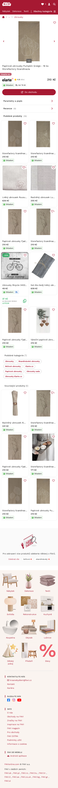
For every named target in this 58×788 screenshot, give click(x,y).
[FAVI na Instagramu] (13, 700)
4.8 (18, 79)
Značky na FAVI (14, 720)
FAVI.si (8, 781)
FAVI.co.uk (26, 777)
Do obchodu (31, 92)
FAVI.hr (42, 773)
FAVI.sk (8, 773)
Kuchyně (48, 614)
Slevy (47, 661)
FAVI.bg (36, 777)
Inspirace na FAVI (15, 724)
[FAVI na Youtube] (19, 700)
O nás (10, 713)
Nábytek (6, 11)
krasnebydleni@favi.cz (21, 680)
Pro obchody (13, 732)
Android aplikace (18, 756)
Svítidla (10, 614)
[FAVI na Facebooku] (8, 700)
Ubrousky (18, 17)
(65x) (22, 80)
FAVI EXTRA (12, 736)
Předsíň (29, 661)
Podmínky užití (14, 740)
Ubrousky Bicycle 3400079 (15, 285)
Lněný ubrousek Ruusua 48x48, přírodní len (24, 197)
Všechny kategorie (42, 11)
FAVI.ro (25, 773)
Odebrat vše (13, 559)
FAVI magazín (13, 728)
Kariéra (10, 688)
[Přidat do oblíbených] (54, 23)
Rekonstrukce (29, 614)
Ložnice (47, 638)
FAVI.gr (45, 777)
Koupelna (10, 638)
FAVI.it (8, 777)
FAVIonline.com (12, 764)
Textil (26, 11)
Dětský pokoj (10, 662)
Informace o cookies (17, 744)
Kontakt (11, 684)
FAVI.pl (16, 773)
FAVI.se (16, 777)
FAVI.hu (34, 773)
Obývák (29, 638)
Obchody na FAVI (15, 716)
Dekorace (16, 11)
